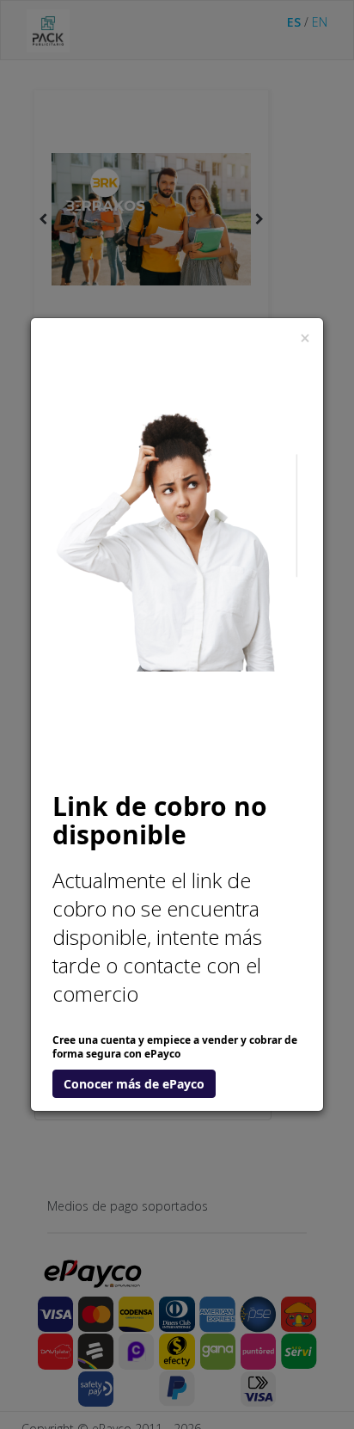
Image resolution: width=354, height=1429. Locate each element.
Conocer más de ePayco (134, 1084)
